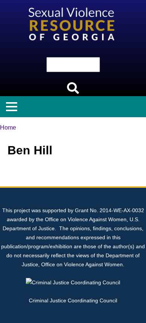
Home (8, 127)
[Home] (73, 4)
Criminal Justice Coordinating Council (73, 300)
